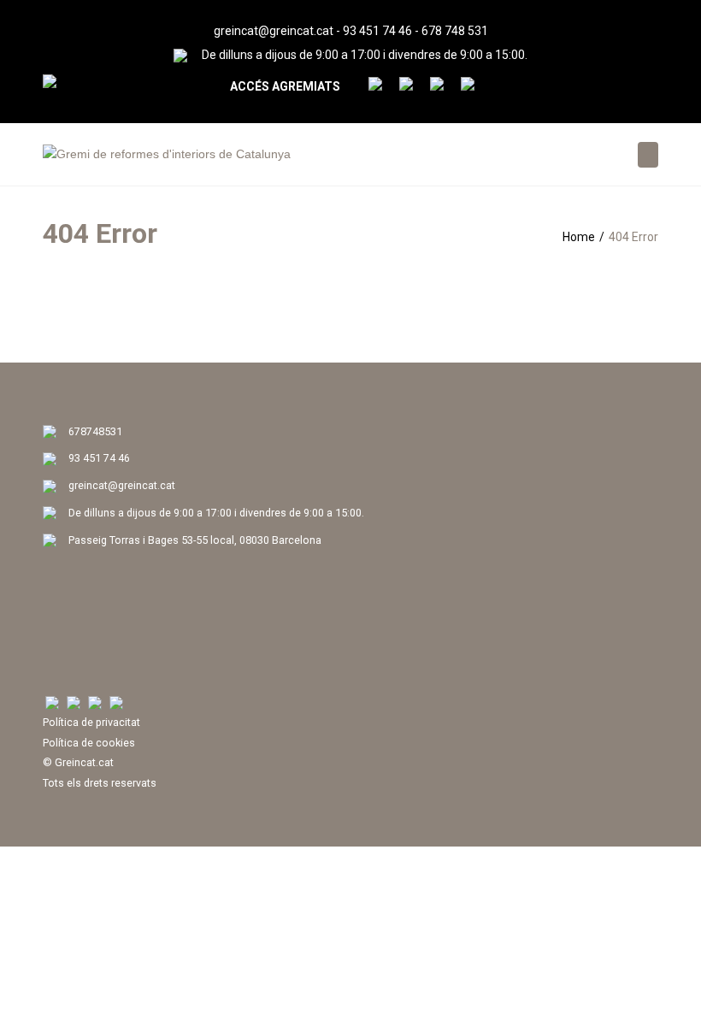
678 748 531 (454, 31)
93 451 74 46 (377, 31)
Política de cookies (89, 742)
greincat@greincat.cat (273, 31)
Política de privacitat (91, 722)
